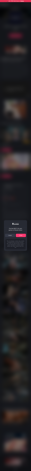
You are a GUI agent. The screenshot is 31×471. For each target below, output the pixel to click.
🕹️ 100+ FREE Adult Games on (15, 1)
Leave (10, 235)
